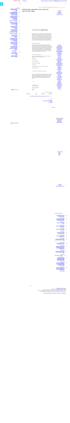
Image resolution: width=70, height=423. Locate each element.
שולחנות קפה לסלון (59, 53)
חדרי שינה (59, 56)
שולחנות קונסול (59, 64)
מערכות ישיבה (59, 67)
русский (57, 288)
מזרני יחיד (59, 75)
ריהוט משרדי (59, 88)
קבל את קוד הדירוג (34, 87)
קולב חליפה (59, 58)
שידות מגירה (59, 55)
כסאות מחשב (59, 66)
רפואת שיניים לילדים (59, 122)
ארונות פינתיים (59, 82)
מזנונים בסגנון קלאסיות (59, 51)
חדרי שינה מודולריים (59, 47)
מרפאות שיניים (59, 121)
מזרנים (59, 70)
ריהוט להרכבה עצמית (59, 84)
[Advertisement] (47, 3)
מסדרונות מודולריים (59, 48)
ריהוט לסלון (59, 49)
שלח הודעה (43, 93)
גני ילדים (59, 13)
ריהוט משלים (59, 87)
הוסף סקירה (50, 93)
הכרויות (59, 185)
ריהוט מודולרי (59, 45)
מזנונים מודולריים (59, 46)
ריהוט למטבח (59, 60)
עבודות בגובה (50, 102)
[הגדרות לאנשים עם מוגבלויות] (1, 4)
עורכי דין (59, 11)
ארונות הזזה (59, 81)
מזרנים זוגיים (59, 77)
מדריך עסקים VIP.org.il (59, 186)
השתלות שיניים (59, 119)
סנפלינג (51, 101)
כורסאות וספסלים (59, 69)
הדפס (36, 93)
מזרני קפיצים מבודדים (59, 72)
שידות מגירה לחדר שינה (59, 59)
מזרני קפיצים (59, 71)
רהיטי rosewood (59, 86)
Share (33, 89)
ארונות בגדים (59, 83)
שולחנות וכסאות (59, 61)
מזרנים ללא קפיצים (59, 73)
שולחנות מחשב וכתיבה (59, 65)
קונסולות (59, 54)
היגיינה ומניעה (59, 120)
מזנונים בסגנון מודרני (59, 50)
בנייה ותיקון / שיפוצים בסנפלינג (47, 100)
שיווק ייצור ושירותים (59, 14)
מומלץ (59, 152)
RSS (60, 288)
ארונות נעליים (59, 79)
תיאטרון (59, 154)
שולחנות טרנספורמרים (59, 63)
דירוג (65, 288)
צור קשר (62, 288)
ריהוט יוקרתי (59, 85)
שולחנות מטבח (59, 62)
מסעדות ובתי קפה (59, 12)
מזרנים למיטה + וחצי (59, 76)
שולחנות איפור (59, 57)
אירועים (59, 184)
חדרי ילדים (59, 78)
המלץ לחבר (28, 93)
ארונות (59, 80)
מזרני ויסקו (59, 74)
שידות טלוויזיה (59, 52)
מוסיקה (59, 153)
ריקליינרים (59, 68)
